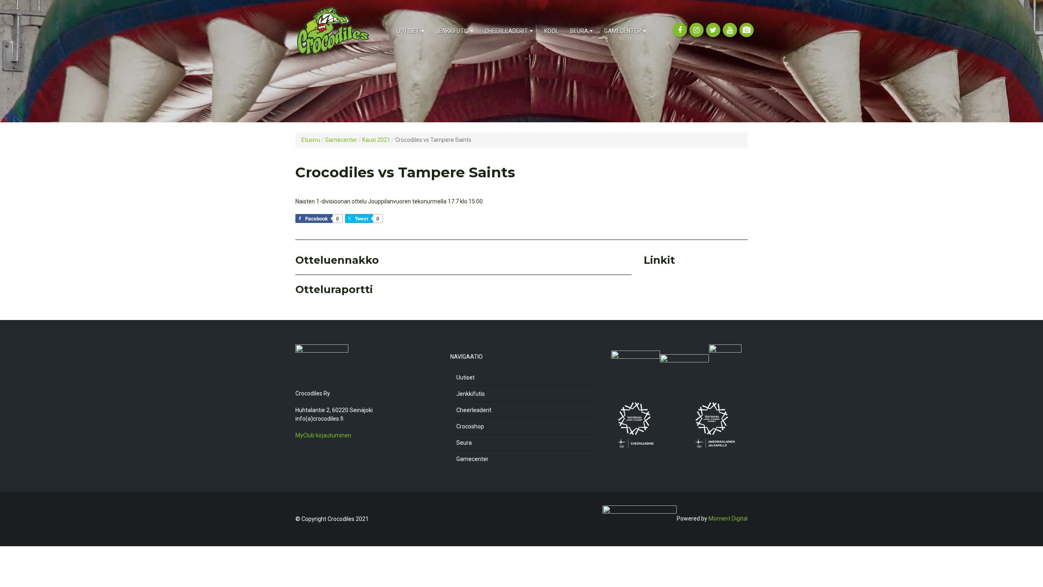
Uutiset (465, 377)
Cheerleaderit (473, 410)
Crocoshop (470, 426)
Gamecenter (472, 459)
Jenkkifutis (470, 394)
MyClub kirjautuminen (323, 435)
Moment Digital (728, 518)
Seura (464, 442)
